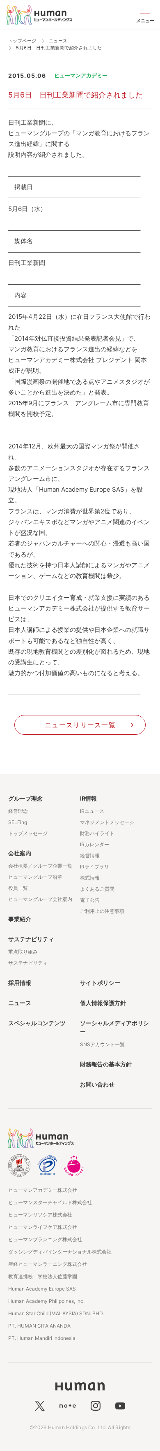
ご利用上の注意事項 (102, 911)
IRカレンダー (94, 844)
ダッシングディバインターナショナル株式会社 (60, 1252)
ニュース (19, 1002)
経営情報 (90, 855)
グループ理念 (25, 798)
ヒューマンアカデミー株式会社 (42, 1190)
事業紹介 (19, 918)
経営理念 (18, 811)
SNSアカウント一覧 (102, 1044)
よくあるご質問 (97, 889)
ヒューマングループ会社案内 (40, 899)
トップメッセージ (28, 833)
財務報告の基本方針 (106, 1064)
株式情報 (90, 878)
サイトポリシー (100, 982)
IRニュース (92, 811)
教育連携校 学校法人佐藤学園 (42, 1276)
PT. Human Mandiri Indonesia (41, 1338)
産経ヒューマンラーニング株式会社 (47, 1264)
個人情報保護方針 (103, 1002)
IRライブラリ (94, 867)
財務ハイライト (97, 833)
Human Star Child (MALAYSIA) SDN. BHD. (56, 1313)
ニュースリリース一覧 (80, 725)
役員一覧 (18, 888)
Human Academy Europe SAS (42, 1289)
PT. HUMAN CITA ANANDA (39, 1326)
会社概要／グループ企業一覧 (40, 866)
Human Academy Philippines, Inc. (46, 1301)
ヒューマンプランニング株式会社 (45, 1239)
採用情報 (19, 982)
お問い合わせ (97, 1084)
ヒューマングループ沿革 (35, 877)
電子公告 (90, 900)
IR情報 (88, 798)
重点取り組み (23, 952)
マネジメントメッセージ (107, 822)
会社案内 (19, 853)
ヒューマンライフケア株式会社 (42, 1227)
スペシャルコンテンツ (37, 1022)
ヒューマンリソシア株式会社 (40, 1215)
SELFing (17, 822)
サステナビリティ (31, 939)
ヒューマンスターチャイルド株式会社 (50, 1202)
